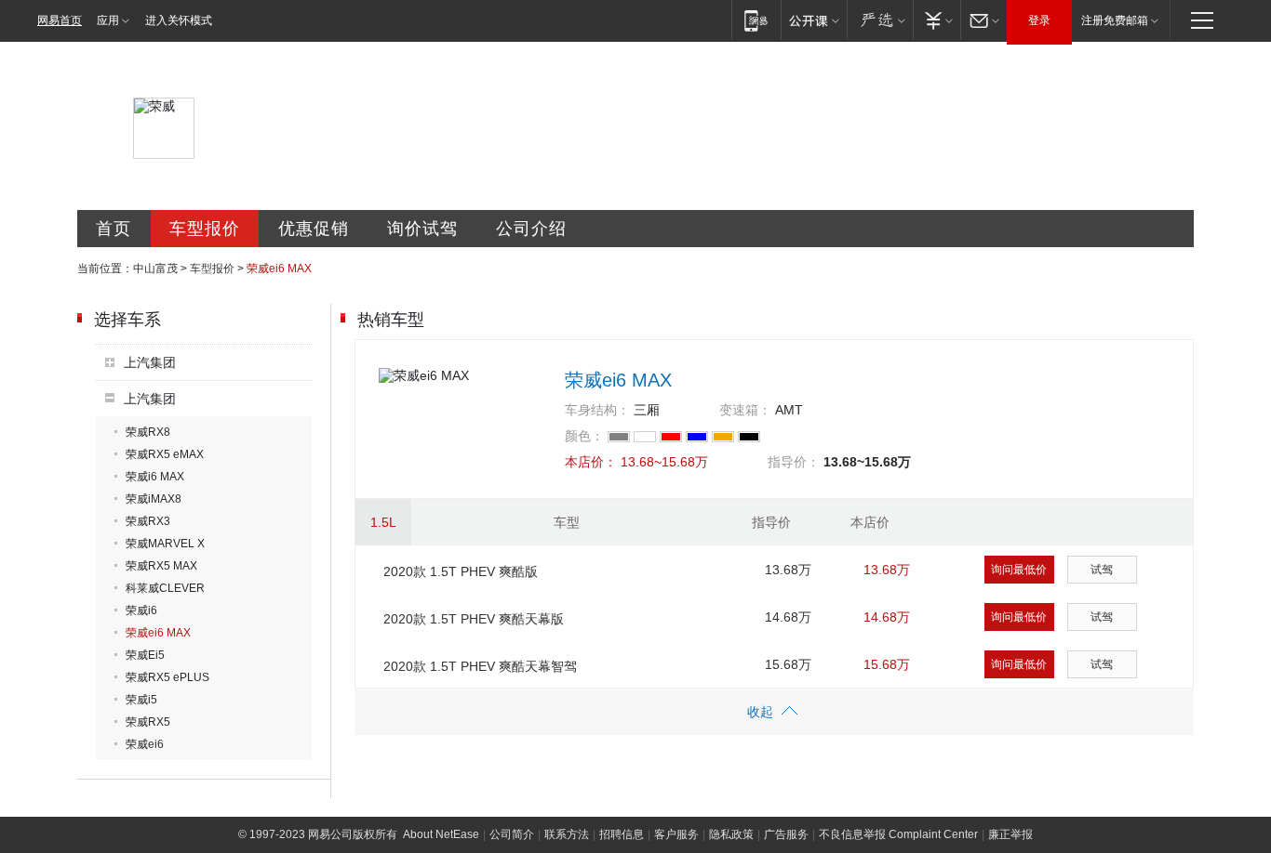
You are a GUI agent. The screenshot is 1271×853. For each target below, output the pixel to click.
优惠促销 (313, 228)
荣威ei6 (145, 744)
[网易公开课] (814, 20)
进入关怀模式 (178, 20)
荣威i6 (141, 610)
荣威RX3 (148, 521)
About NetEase (441, 834)
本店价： (591, 461)
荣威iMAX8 (153, 498)
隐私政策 (731, 834)
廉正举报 (1010, 834)
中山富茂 (155, 268)
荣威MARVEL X (165, 543)
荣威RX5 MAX (161, 565)
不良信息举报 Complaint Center (898, 834)
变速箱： (745, 409)
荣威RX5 (148, 721)
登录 (1039, 20)
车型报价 (204, 228)
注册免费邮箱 (1114, 20)
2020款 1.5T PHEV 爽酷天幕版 (473, 618)
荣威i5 (141, 699)
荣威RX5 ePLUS (167, 677)
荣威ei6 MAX (158, 632)
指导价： (794, 461)
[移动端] (756, 20)
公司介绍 (531, 228)
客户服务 (676, 834)
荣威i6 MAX (155, 476)
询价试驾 (422, 228)
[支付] (936, 20)
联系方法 (566, 834)
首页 (113, 228)
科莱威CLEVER (165, 588)
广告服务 (786, 834)
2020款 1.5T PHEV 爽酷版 (460, 571)
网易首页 (59, 20)
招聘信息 (621, 834)
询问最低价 (1019, 569)
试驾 (1101, 569)
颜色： (584, 435)
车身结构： (597, 409)
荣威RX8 (148, 432)
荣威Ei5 (145, 655)
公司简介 (511, 834)
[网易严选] (880, 20)
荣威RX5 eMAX (165, 454)
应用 (108, 20)
